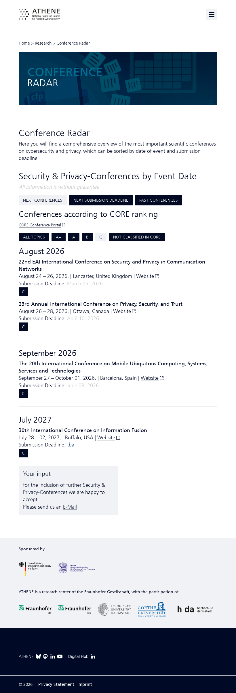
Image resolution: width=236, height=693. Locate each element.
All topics (34, 237)
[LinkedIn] (52, 656)
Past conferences (158, 200)
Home (24, 43)
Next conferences (42, 200)
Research (43, 43)
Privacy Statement (56, 684)
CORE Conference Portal (40, 225)
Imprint (84, 684)
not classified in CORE (137, 237)
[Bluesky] (38, 656)
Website (145, 276)
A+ (58, 237)
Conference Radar (73, 43)
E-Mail (70, 507)
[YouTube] (59, 656)
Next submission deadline (100, 200)
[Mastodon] (45, 656)
